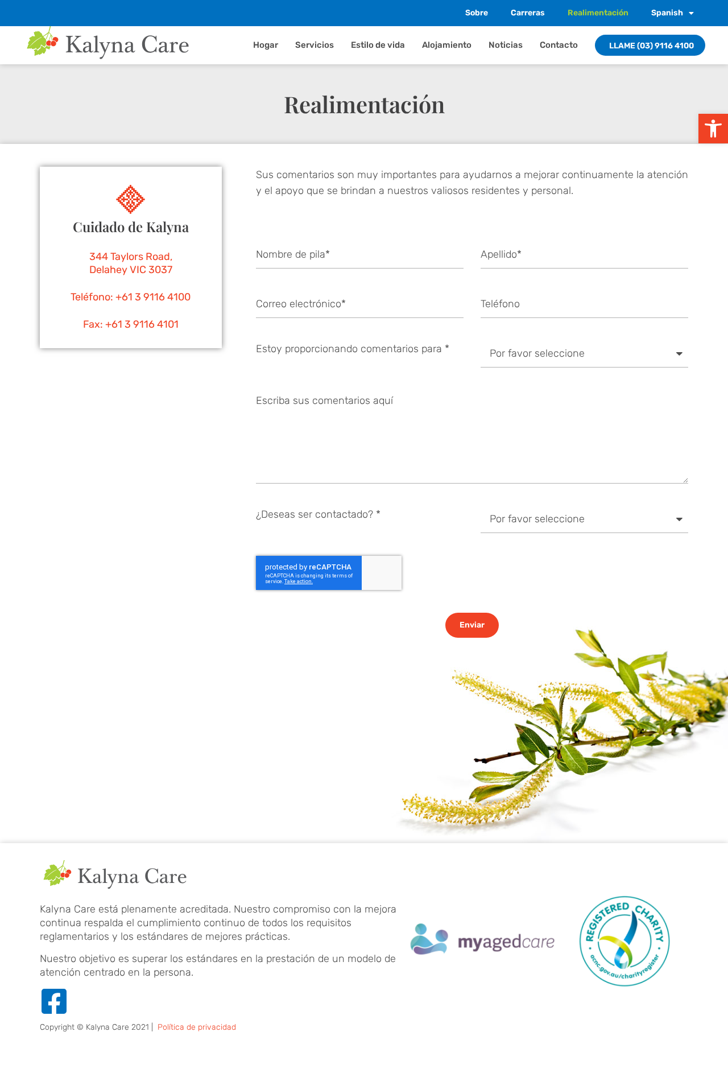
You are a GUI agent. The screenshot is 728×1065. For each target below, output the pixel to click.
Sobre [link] (476, 13)
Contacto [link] (559, 45)
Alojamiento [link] (446, 45)
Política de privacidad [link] (197, 1027)
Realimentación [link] (598, 13)
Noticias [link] (506, 45)
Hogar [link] (265, 45)
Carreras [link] (528, 13)
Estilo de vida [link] (378, 45)
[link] (713, 128)
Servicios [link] (314, 45)
